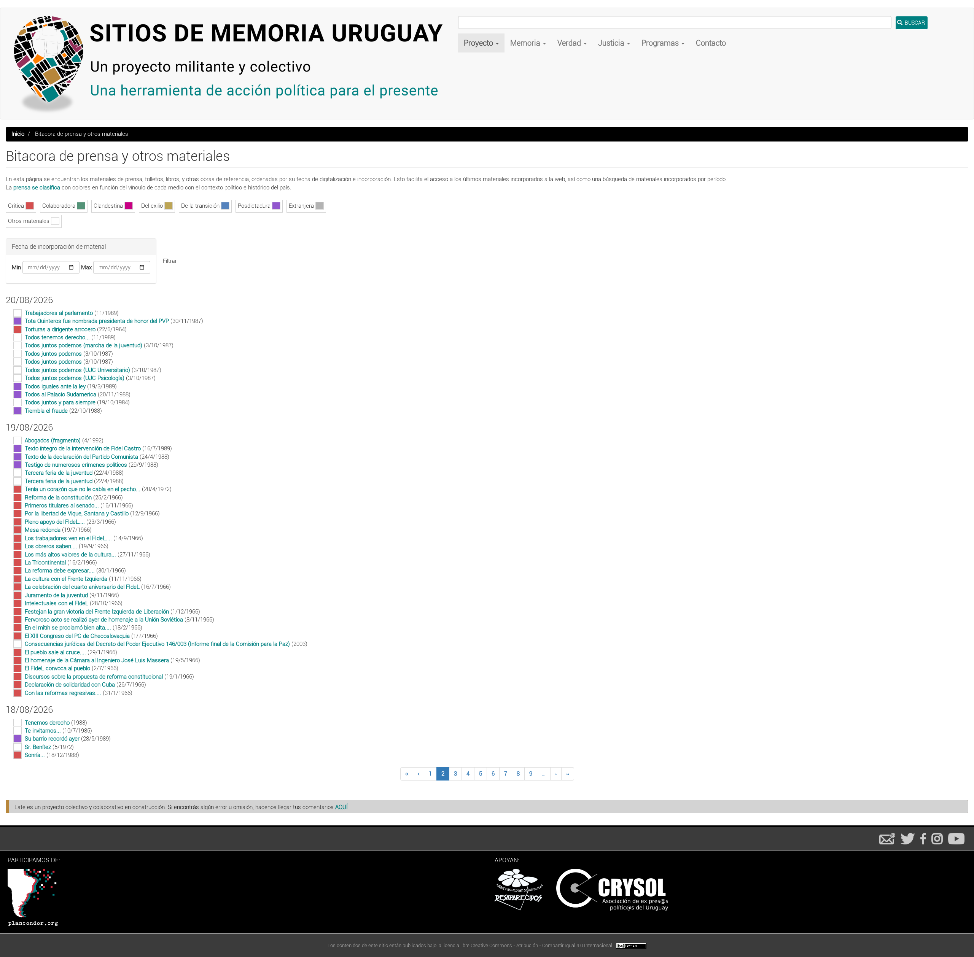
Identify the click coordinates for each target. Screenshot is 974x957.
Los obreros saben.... (51, 546)
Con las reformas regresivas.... (63, 693)
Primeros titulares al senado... (62, 505)
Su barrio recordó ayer (52, 738)
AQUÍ (341, 807)
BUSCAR (914, 23)
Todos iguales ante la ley (55, 386)
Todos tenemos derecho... (57, 337)
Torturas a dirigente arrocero (60, 329)
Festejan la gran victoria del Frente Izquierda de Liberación (97, 611)
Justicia (612, 43)
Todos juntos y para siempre (60, 402)
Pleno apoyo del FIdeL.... (55, 521)
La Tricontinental (45, 562)
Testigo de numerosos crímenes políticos (76, 464)
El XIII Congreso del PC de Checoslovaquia (77, 636)
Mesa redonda (42, 529)
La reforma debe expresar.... (60, 570)
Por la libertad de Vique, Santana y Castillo (77, 513)
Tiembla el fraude (46, 410)
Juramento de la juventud (56, 595)
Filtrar (170, 261)
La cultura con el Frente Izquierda (66, 578)
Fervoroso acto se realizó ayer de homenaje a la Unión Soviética (104, 619)
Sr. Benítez (38, 747)
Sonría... (35, 755)
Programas (661, 43)
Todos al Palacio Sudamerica (60, 394)
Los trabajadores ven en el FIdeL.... (68, 538)
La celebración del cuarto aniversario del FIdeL (82, 586)
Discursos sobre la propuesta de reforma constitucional (94, 676)
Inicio (17, 133)
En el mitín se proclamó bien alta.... (68, 627)
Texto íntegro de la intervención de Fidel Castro (83, 448)
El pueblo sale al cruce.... (55, 652)
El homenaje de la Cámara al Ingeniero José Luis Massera (97, 660)
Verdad (570, 43)
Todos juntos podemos (53, 353)
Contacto (711, 43)
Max (86, 267)
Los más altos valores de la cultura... (70, 554)
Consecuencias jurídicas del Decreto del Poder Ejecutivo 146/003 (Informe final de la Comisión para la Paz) (157, 644)
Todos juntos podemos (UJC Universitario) (77, 370)
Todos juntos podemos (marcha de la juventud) (83, 345)
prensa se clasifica (36, 187)
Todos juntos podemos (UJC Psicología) (74, 378)
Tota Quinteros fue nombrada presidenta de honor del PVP (97, 321)
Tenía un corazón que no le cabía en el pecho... (82, 489)
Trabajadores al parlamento (59, 313)
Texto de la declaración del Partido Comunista (81, 456)
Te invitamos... (43, 730)
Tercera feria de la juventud (58, 472)
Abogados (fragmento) (53, 440)
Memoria (526, 43)
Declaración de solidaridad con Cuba (70, 684)
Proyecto (479, 43)
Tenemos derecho (47, 722)
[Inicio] (232, 63)
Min (16, 267)
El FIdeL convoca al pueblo (57, 668)
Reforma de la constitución (58, 497)
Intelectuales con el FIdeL (56, 603)
